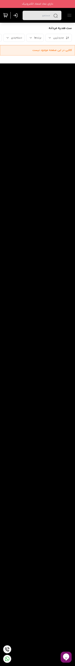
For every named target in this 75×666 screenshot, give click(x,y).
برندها (37, 37)
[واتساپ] (7, 659)
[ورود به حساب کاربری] (16, 15)
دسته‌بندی (16, 37)
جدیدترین (58, 37)
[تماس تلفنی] (7, 649)
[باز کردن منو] (68, 15)
